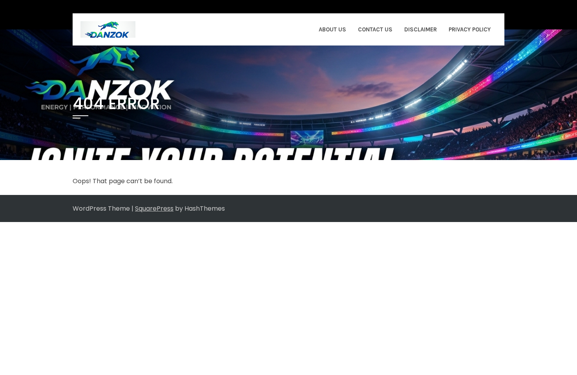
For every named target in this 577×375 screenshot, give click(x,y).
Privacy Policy (470, 29)
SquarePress (154, 208)
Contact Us (375, 29)
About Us (332, 29)
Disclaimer (420, 29)
